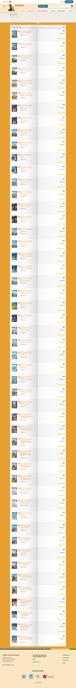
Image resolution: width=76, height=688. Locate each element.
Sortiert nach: (34, 27)
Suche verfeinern (15, 16)
